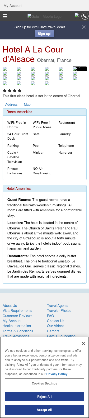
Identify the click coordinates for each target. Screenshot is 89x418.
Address (11, 104)
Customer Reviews (18, 315)
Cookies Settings (44, 383)
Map (27, 104)
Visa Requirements (17, 310)
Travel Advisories (16, 335)
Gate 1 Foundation (61, 335)
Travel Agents (57, 305)
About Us (10, 305)
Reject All (44, 396)
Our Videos (56, 325)
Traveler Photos (59, 310)
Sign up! (45, 33)
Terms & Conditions (18, 330)
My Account (12, 5)
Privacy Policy (56, 373)
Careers (53, 330)
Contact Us (56, 320)
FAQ (50, 315)
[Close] (83, 343)
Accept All (44, 409)
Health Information (17, 325)
